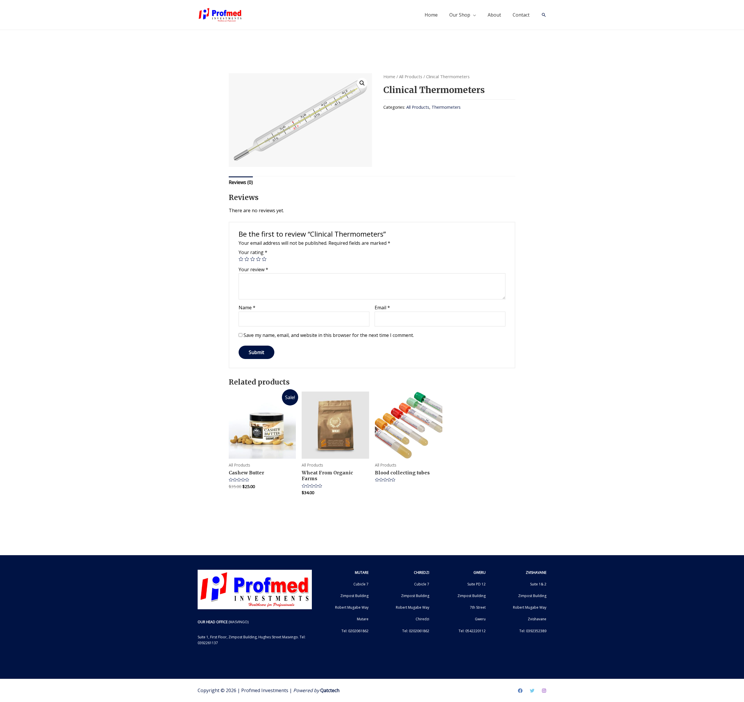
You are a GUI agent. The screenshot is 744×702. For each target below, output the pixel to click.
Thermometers (446, 107)
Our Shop (459, 15)
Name (247, 307)
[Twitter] (532, 690)
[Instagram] (544, 690)
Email (382, 307)
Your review (253, 269)
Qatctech (329, 690)
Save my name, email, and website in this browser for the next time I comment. (329, 335)
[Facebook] (520, 690)
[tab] (241, 182)
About (494, 15)
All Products (410, 76)
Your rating (253, 252)
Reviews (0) (241, 182)
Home (431, 15)
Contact (521, 15)
